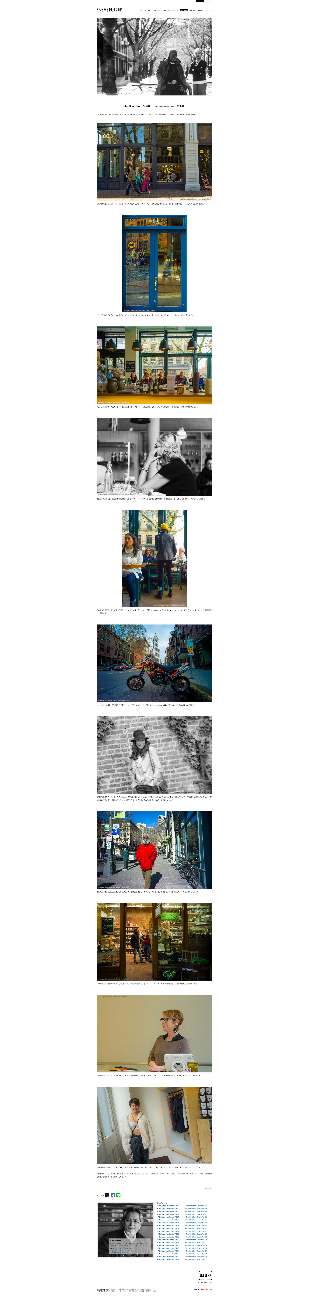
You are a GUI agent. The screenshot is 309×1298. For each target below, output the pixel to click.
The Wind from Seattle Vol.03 (196, 1254)
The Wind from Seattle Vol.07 (196, 1242)
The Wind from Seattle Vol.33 (168, 1225)
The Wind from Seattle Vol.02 (196, 1257)
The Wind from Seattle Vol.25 (168, 1248)
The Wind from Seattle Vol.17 (196, 1214)
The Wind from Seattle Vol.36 (168, 1217)
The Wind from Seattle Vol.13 (196, 1225)
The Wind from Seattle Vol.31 (168, 1231)
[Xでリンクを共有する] (107, 1195)
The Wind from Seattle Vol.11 (196, 1231)
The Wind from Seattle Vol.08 (196, 1240)
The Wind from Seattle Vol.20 (196, 1206)
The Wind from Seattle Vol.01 (196, 1259)
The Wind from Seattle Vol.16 (196, 1217)
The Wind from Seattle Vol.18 (196, 1211)
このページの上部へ (205, 1282)
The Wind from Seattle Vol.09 (196, 1237)
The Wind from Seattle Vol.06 (196, 1245)
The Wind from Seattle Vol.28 (168, 1240)
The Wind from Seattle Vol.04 (196, 1251)
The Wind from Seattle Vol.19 (196, 1209)
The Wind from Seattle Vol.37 (168, 1214)
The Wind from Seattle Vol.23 (168, 1254)
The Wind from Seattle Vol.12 (196, 1228)
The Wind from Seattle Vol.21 (168, 1259)
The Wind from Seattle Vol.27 (168, 1242)
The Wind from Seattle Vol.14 (196, 1223)
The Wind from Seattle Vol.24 (168, 1251)
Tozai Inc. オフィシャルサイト (123, 1250)
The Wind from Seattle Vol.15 (196, 1220)
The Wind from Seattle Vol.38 (168, 1211)
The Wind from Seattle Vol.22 (168, 1257)
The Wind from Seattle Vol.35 (168, 1220)
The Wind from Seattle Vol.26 (168, 1245)
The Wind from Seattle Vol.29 (168, 1237)
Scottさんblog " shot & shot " (122, 1248)
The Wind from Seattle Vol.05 (196, 1248)
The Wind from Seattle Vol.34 (168, 1223)
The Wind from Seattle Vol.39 (168, 1209)
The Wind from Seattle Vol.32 (168, 1228)
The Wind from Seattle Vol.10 (196, 1234)
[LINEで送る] (118, 1195)
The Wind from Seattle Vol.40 (168, 1206)
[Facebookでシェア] (113, 1195)
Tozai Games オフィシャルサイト (124, 1252)
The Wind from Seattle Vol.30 (168, 1234)
